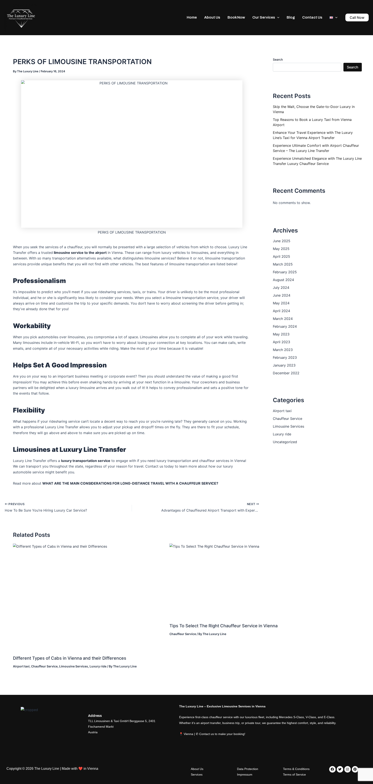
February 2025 (285, 272)
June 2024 (281, 295)
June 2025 (281, 241)
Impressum (244, 774)
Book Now (236, 17)
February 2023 (285, 357)
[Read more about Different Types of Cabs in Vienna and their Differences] (88, 597)
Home (192, 17)
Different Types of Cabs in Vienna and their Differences (69, 658)
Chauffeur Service (44, 666)
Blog (291, 17)
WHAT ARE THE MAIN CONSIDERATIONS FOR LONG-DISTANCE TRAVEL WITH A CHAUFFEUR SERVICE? (130, 483)
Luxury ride (98, 666)
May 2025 (281, 249)
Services (196, 774)
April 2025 (281, 256)
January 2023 (284, 365)
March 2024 (283, 318)
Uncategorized (285, 442)
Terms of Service (294, 774)
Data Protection (247, 769)
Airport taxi (21, 666)
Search (278, 59)
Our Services (263, 17)
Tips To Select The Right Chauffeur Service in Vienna (223, 625)
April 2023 (281, 342)
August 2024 (283, 280)
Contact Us (312, 17)
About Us (212, 17)
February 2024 (285, 326)
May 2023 (281, 334)
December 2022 (286, 373)
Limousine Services (73, 666)
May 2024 (281, 303)
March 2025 (283, 264)
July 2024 (281, 287)
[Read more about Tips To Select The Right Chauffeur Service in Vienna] (250, 581)
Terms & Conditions (296, 769)
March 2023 (283, 350)
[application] (277, 17)
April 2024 (281, 311)
